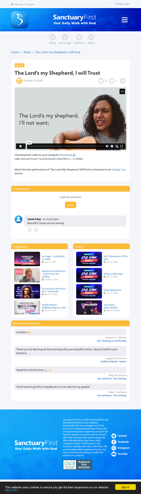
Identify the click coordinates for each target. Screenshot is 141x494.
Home (15, 52)
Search (91, 42)
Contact (122, 435)
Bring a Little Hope (113, 273)
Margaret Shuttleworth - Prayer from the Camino (53, 273)
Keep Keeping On (112, 290)
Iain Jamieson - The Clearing (111, 378)
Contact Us (79, 42)
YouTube (122, 453)
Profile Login (122, 4)
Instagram (124, 447)
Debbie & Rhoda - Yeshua (113, 361)
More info (11, 490)
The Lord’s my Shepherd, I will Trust (57, 52)
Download (66, 155)
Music (27, 52)
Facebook (123, 441)
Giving (52, 42)
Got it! (125, 487)
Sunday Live (119, 169)
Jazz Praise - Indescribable (110, 306)
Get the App (65, 42)
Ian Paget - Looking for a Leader (53, 257)
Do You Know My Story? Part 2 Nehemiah (54, 290)
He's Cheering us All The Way (116, 257)
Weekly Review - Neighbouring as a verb (54, 306)
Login (70, 205)
